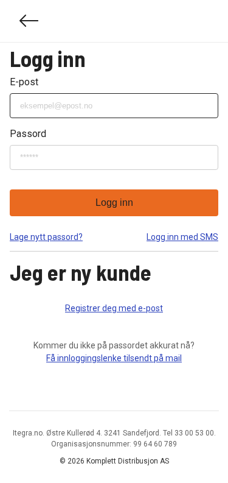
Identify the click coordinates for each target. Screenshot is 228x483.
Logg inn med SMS (182, 237)
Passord (28, 133)
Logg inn (114, 202)
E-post (24, 82)
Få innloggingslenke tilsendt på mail (114, 358)
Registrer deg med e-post (114, 308)
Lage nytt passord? (46, 237)
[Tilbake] (29, 21)
